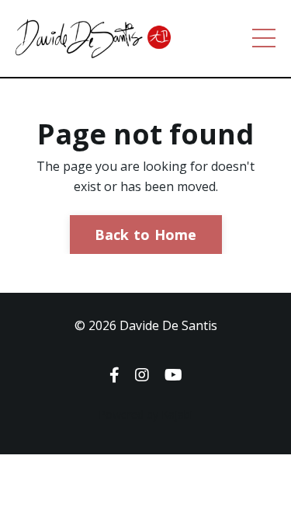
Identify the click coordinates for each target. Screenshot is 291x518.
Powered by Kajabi (145, 414)
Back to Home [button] (146, 234)
